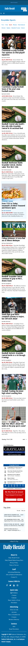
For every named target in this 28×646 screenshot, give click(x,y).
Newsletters (14, 602)
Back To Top (14, 541)
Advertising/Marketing (14, 572)
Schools (23, 28)
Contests (14, 595)
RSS (14, 626)
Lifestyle (4, 28)
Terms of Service (14, 565)
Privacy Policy (14, 562)
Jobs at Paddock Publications (14, 574)
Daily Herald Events (14, 558)
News (3, 25)
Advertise (14, 612)
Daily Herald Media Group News (14, 560)
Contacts (14, 617)
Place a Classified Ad (14, 614)
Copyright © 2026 (6, 634)
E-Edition (15, 593)
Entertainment (21, 25)
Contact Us (14, 577)
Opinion (8, 28)
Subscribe (24, 8)
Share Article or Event (14, 600)
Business (15, 25)
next (24, 439)
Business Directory (14, 619)
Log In (25, 10)
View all (18, 510)
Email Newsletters (14, 629)
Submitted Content (15, 28)
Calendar (14, 598)
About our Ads (14, 609)
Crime (6, 25)
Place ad (23, 510)
